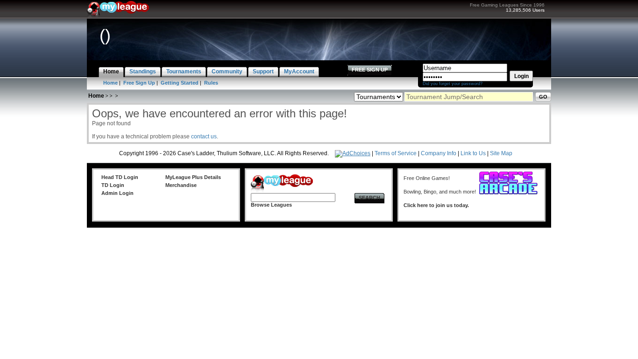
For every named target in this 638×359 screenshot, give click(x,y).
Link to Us (473, 153)
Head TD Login (119, 177)
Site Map (501, 153)
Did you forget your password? (452, 83)
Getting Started (179, 83)
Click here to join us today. (436, 205)
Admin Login (117, 193)
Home (110, 83)
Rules (211, 83)
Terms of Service (396, 153)
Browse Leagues (271, 205)
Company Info (438, 153)
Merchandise (181, 185)
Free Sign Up (139, 83)
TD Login (112, 185)
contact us (204, 136)
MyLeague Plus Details (193, 177)
